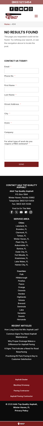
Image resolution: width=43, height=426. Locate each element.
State (8, 123)
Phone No (9, 76)
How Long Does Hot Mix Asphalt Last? (22, 329)
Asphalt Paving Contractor (21, 396)
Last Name (10, 95)
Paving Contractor (21, 391)
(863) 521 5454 (21, 2)
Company (8, 132)
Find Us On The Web (21, 208)
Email (7, 66)
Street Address (12, 104)
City (7, 113)
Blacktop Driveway (21, 385)
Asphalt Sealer (21, 379)
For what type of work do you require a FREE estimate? (18, 142)
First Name (10, 85)
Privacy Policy (21, 410)
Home (7, 24)
